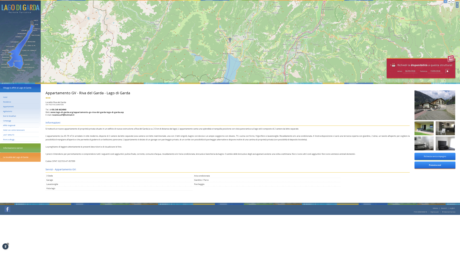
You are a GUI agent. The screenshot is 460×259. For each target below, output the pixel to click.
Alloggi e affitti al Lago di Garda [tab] (17, 87)
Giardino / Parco (201, 180)
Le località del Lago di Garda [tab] (15, 157)
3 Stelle (49, 175)
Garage (49, 180)
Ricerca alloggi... (9, 139)
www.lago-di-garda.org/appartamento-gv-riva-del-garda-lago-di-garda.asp (87, 112)
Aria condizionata (202, 175)
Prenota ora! (435, 165)
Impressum (435, 212)
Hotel (5, 97)
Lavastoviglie (52, 184)
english (452, 208)
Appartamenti (8, 106)
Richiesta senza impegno (435, 156)
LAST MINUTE (8, 135)
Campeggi (7, 121)
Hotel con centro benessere (14, 130)
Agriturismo (7, 111)
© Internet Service (448, 212)
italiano (435, 208)
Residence (7, 102)
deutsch (444, 208)
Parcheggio (199, 184)
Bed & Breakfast (9, 116)
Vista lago (50, 188)
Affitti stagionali (9, 125)
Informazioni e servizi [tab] (13, 148)
